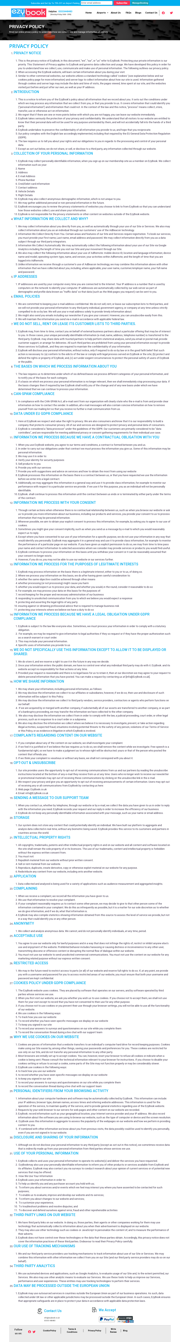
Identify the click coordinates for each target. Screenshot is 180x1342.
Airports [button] (101, 12)
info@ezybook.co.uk (52, 1318)
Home (89, 12)
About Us (116, 12)
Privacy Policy (94, 1330)
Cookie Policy (49, 1330)
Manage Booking (140, 3)
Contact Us (151, 12)
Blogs (138, 12)
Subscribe (121, 2)
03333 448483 (49, 1321)
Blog (125, 1330)
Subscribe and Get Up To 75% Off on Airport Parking (55, 3)
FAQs (128, 12)
